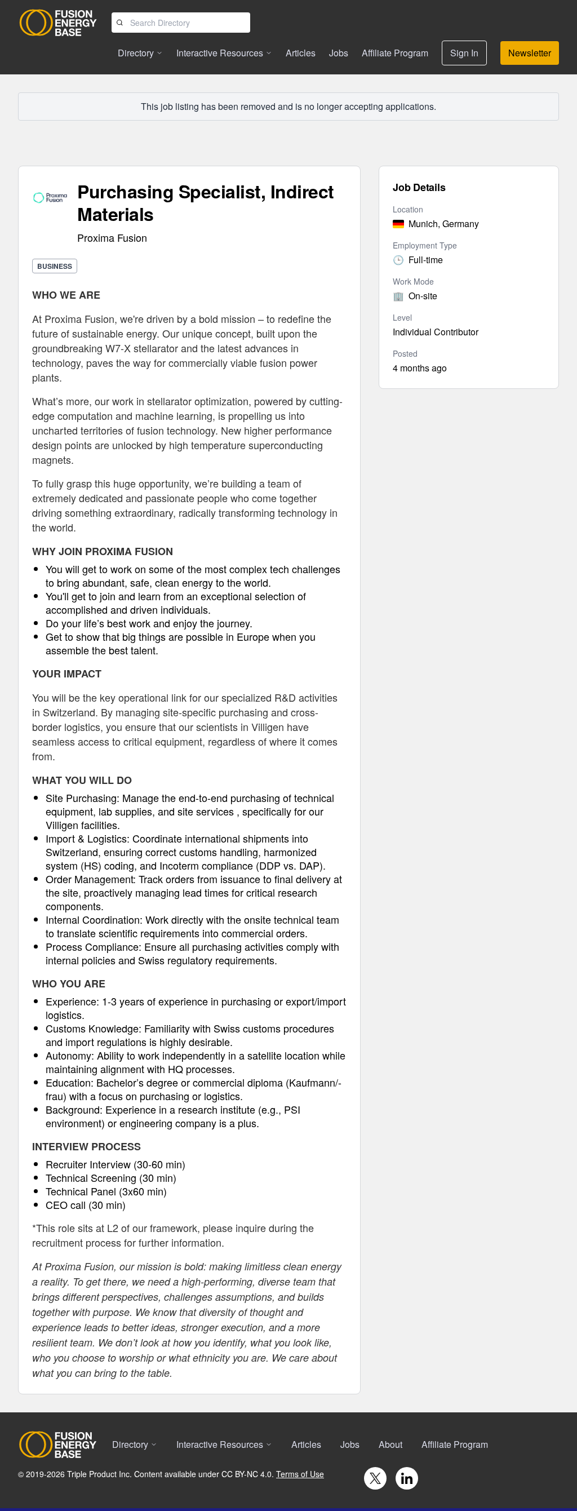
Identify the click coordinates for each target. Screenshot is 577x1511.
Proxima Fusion (112, 237)
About (390, 1444)
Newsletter (529, 52)
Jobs (338, 52)
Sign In (464, 52)
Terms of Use (300, 1473)
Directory (136, 52)
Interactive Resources (219, 52)
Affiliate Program (395, 52)
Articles (301, 52)
